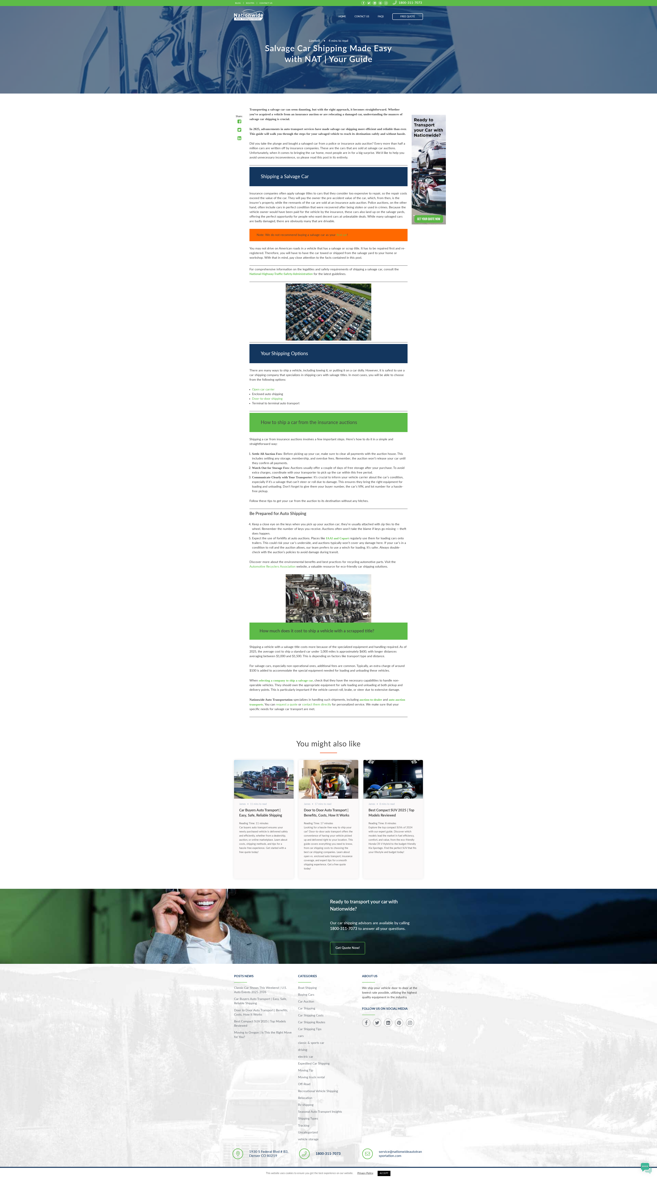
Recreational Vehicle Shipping (318, 1091)
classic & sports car (311, 1043)
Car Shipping (306, 1008)
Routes (250, 3)
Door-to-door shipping (267, 398)
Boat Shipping (307, 988)
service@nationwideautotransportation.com (400, 1154)
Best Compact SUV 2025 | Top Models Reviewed (260, 1023)
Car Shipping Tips (309, 1029)
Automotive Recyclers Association (272, 566)
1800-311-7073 (410, 2)
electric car (305, 1056)
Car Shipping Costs (311, 1015)
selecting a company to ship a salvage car (286, 680)
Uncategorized (308, 1132)
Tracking (303, 1125)
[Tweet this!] (239, 130)
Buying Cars (306, 994)
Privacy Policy (365, 1173)
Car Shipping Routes (311, 1022)
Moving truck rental (311, 1077)
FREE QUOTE (407, 16)
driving (302, 1050)
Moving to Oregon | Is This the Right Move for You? (263, 1035)
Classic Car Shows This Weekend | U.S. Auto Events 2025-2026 (260, 990)
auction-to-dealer (370, 699)
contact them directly (316, 704)
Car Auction (306, 1001)
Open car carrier (263, 389)
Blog (238, 3)
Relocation (305, 1098)
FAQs (381, 16)
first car (342, 235)
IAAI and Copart (337, 538)
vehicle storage (308, 1139)
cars (301, 1036)
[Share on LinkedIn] (239, 138)
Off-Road (304, 1084)
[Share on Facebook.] (239, 121)
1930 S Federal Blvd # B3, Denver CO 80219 (268, 1154)
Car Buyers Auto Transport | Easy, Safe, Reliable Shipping (260, 1001)
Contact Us (266, 3)
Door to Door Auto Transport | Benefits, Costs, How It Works (261, 1012)
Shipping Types (308, 1118)
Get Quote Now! (348, 948)
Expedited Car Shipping (314, 1063)
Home (342, 16)
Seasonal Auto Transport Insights (320, 1111)
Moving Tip (305, 1070)
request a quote (287, 704)
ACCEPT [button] (384, 1173)
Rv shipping (305, 1105)
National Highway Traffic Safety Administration (281, 274)
